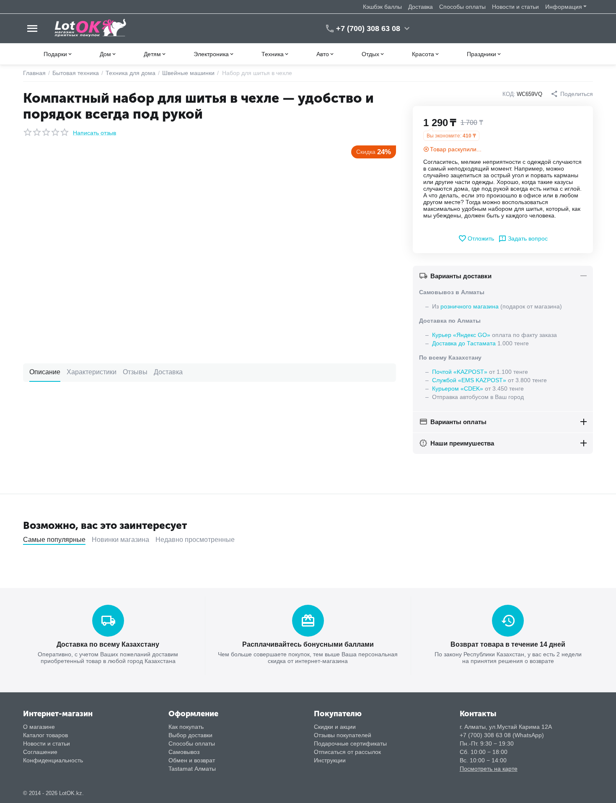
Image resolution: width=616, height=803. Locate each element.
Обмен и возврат (191, 760)
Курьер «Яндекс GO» (461, 335)
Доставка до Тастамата (464, 343)
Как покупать (186, 726)
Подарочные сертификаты (350, 743)
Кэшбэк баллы (382, 6)
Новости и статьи (515, 6)
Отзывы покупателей (342, 735)
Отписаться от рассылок (347, 752)
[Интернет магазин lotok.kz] (91, 28)
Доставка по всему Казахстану (108, 644)
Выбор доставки (190, 735)
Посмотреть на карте (489, 768)
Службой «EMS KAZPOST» (469, 380)
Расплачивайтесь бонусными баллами (308, 644)
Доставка (420, 6)
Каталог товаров (45, 735)
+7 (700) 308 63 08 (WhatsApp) (502, 735)
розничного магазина (469, 306)
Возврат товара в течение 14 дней (507, 644)
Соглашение (40, 752)
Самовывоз (183, 752)
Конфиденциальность (53, 760)
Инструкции (330, 760)
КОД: (508, 94)
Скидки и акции (335, 726)
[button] (572, 94)
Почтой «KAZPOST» (459, 371)
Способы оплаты (462, 6)
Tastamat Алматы (192, 768)
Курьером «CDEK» (457, 388)
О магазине (39, 726)
